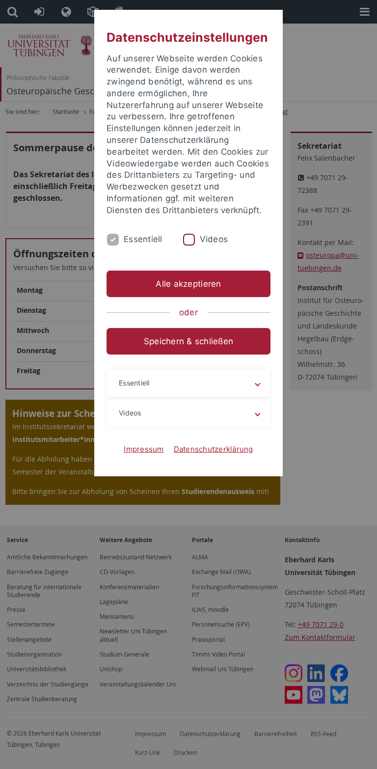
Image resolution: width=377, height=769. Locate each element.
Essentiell (143, 239)
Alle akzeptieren (188, 284)
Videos (214, 239)
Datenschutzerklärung (213, 449)
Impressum (143, 449)
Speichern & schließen (188, 341)
